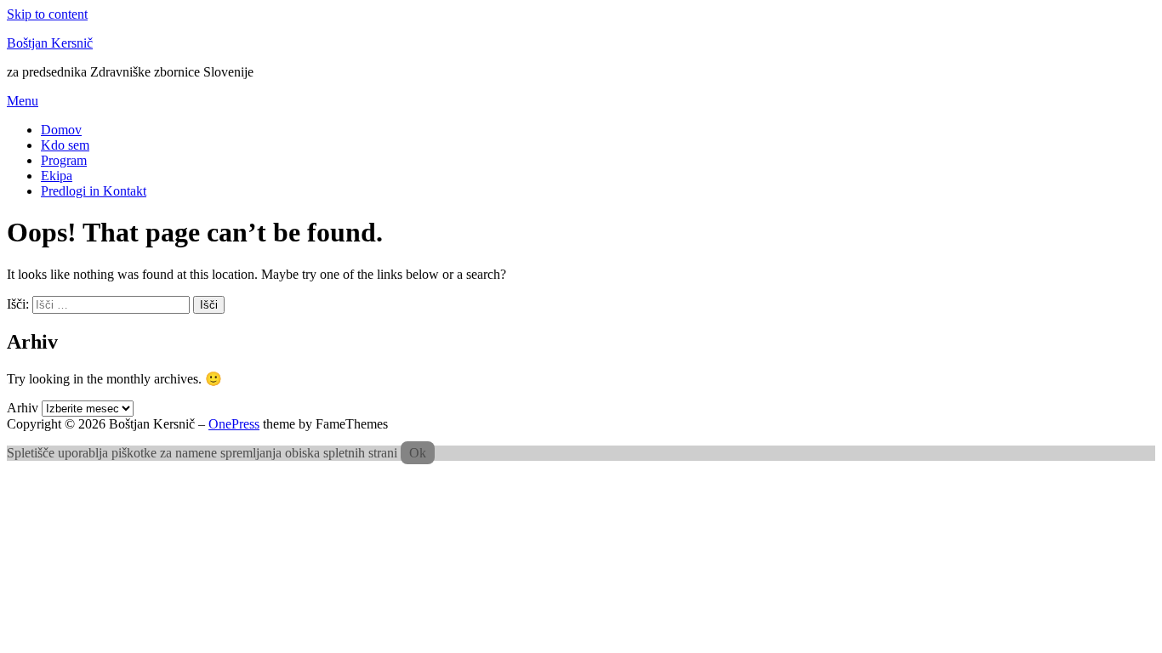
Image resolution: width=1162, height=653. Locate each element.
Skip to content (47, 14)
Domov (61, 129)
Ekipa (56, 175)
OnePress (233, 424)
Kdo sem (65, 145)
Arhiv (22, 407)
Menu (22, 101)
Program (64, 160)
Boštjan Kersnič (50, 43)
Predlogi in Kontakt (93, 191)
